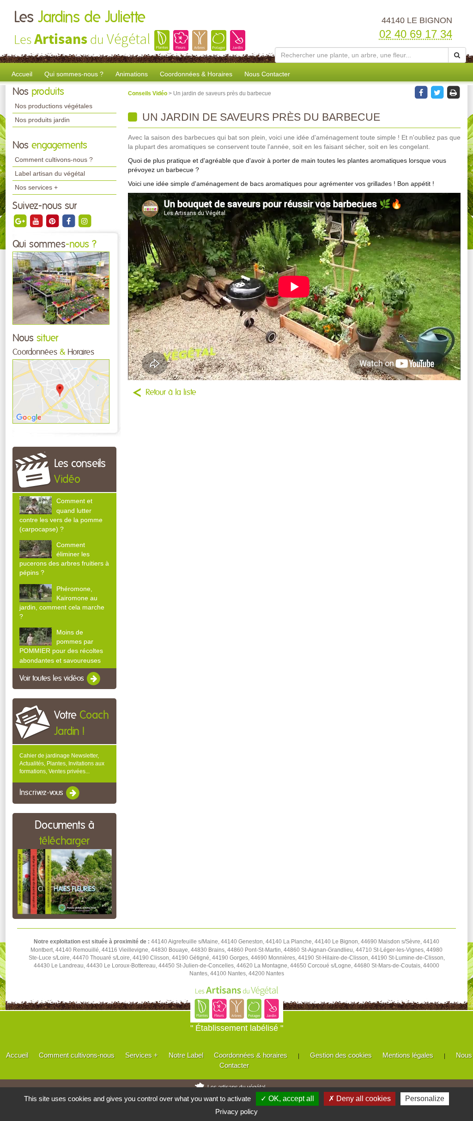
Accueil (22, 74)
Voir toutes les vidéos (52, 678)
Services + (141, 1055)
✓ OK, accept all (287, 1099)
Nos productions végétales (53, 106)
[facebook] (69, 220)
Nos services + (36, 187)
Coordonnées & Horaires (196, 74)
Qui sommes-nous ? (73, 74)
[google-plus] (20, 220)
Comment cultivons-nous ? (54, 159)
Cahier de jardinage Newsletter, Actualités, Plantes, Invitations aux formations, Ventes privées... (61, 763)
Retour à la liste (171, 392)
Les (80, 17)
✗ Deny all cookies (359, 1099)
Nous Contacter (267, 74)
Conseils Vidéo (148, 93)
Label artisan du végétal (50, 173)
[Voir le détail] (35, 505)
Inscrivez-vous (42, 793)
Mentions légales (407, 1055)
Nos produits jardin (42, 119)
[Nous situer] (60, 391)
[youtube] (37, 220)
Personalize (424, 1099)
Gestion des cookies (341, 1055)
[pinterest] (53, 220)
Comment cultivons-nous (77, 1055)
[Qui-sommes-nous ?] (60, 287)
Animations (131, 74)
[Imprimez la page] (453, 92)
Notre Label (186, 1055)
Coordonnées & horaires (250, 1055)
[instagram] (84, 220)
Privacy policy (236, 1111)
